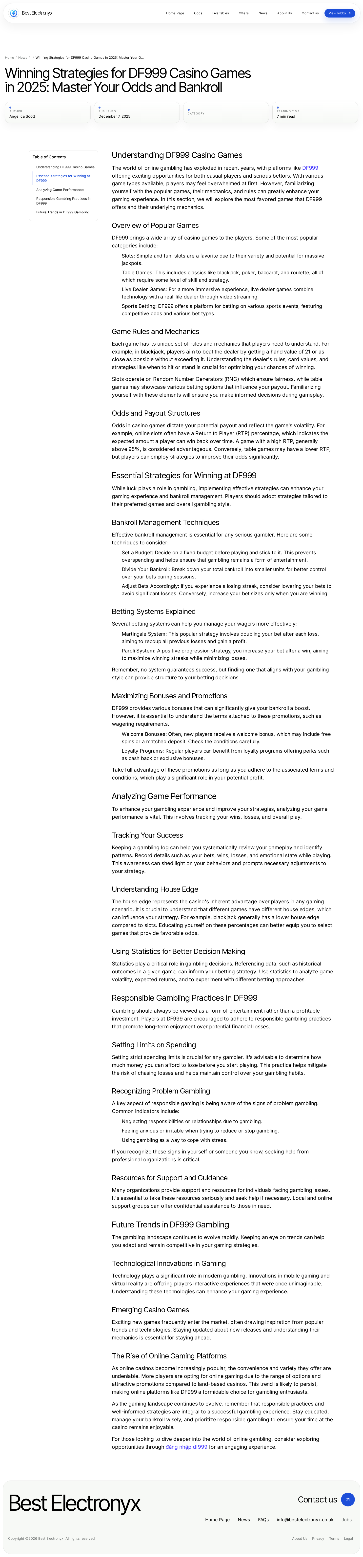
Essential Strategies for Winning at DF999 (63, 178)
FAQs (263, 1519)
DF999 (310, 168)
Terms (334, 1538)
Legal (348, 1538)
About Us (299, 1538)
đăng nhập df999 (186, 1447)
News (22, 57)
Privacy (318, 1538)
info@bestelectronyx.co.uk (305, 1519)
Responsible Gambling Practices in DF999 (63, 201)
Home (9, 57)
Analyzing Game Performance (60, 190)
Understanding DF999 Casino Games (65, 167)
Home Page (217, 1519)
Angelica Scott (22, 116)
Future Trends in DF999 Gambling (62, 212)
